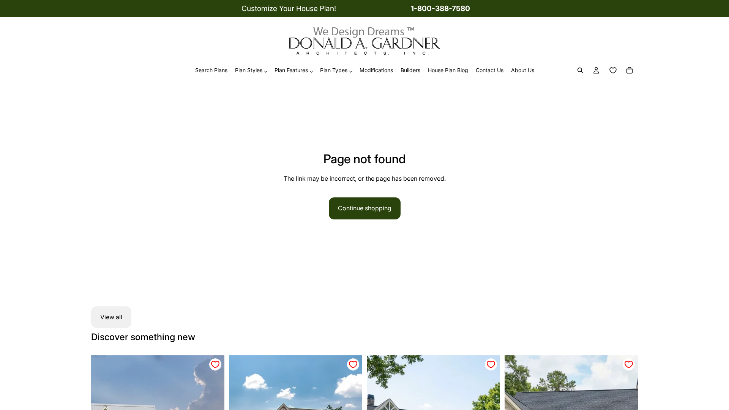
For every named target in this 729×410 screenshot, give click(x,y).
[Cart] (629, 70)
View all (111, 317)
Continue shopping (364, 208)
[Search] (580, 70)
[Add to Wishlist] (215, 364)
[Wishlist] (612, 70)
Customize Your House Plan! (288, 8)
